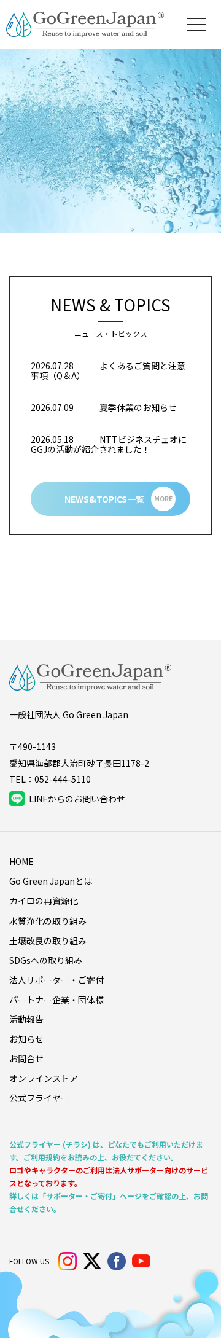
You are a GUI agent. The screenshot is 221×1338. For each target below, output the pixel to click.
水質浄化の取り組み (48, 921)
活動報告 (26, 1019)
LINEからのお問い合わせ (77, 798)
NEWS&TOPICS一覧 (118, 499)
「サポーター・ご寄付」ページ (90, 1196)
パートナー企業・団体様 (56, 999)
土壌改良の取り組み (48, 940)
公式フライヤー (39, 1098)
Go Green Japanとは (50, 881)
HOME (21, 861)
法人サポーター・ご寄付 (56, 980)
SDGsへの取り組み (45, 960)
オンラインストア (43, 1078)
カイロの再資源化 (43, 900)
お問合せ (26, 1058)
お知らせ (26, 1039)
